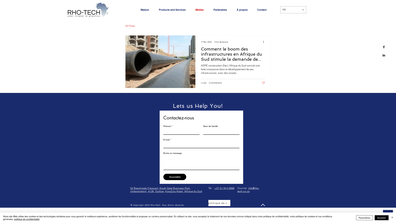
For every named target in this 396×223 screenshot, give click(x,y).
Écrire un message (172, 153)
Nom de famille (210, 126)
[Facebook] (384, 47)
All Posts (130, 25)
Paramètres (364, 217)
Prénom (167, 126)
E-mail (167, 139)
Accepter (381, 217)
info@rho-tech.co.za (248, 190)
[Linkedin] (384, 55)
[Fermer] (392, 218)
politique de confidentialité (26, 219)
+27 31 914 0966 (224, 188)
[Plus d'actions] (264, 42)
